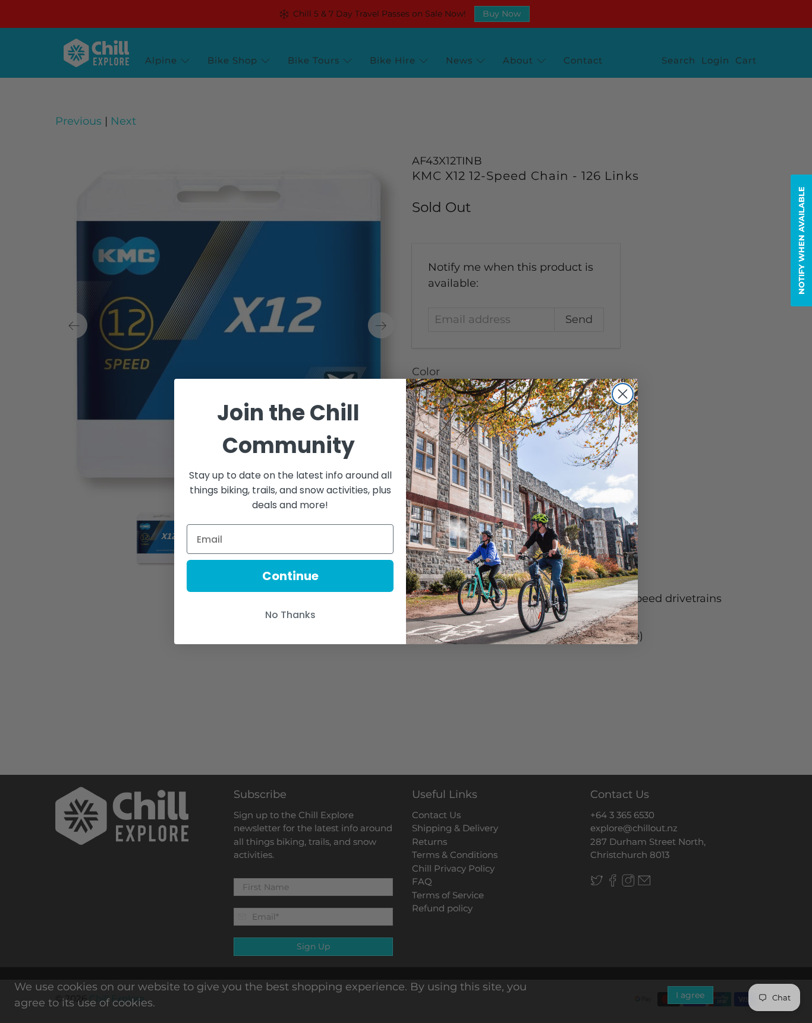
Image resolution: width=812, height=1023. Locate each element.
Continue (290, 576)
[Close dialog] (622, 394)
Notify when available (801, 240)
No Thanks (290, 615)
